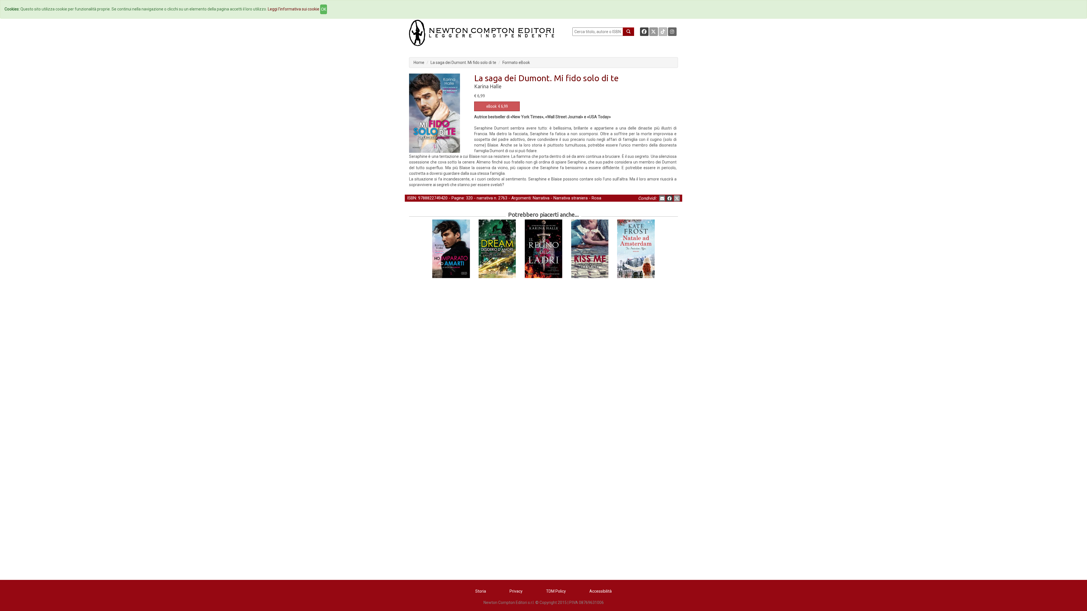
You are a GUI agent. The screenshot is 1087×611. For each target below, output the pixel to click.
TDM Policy (556, 591)
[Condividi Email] (662, 198)
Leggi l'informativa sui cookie (293, 9)
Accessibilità (600, 591)
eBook (491, 106)
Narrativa (541, 198)
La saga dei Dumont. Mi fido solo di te (463, 62)
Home (419, 62)
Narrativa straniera (570, 198)
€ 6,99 (497, 106)
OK (323, 9)
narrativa (485, 198)
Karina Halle (488, 86)
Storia (480, 591)
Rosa (596, 198)
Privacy (516, 591)
